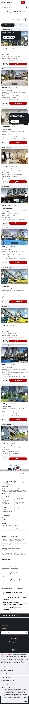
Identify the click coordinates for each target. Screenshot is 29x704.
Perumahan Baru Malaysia (7, 680)
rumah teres (18, 541)
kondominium (5, 543)
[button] (3, 15)
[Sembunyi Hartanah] (23, 33)
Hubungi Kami (4, 622)
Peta (22, 25)
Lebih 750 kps (5, 581)
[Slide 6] (17, 44)
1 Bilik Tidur (8, 575)
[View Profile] (14, 29)
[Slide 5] (15, 162)
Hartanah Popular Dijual (7, 684)
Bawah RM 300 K (14, 568)
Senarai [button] (9, 25)
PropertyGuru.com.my (6, 654)
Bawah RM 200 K (5, 568)
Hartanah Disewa (5, 677)
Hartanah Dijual (5, 673)
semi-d (15, 543)
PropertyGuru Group (6, 619)
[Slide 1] (11, 44)
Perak (6, 561)
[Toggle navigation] (27, 2)
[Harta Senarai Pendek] (26, 33)
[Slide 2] (13, 282)
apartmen (11, 543)
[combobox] (14, 7)
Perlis (3, 561)
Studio (3, 575)
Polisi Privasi (22, 692)
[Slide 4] (14, 162)
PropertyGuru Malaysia (7, 670)
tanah (24, 543)
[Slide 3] (13, 162)
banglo (19, 543)
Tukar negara (4, 625)
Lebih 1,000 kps (12, 581)
